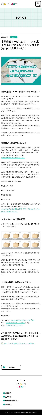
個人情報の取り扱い (11, 400)
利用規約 (8, 393)
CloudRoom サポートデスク (15, 323)
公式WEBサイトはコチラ (14, 325)
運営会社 (8, 404)
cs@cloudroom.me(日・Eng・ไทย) (22, 320)
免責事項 (8, 397)
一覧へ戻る (11, 367)
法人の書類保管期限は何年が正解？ (13, 158)
